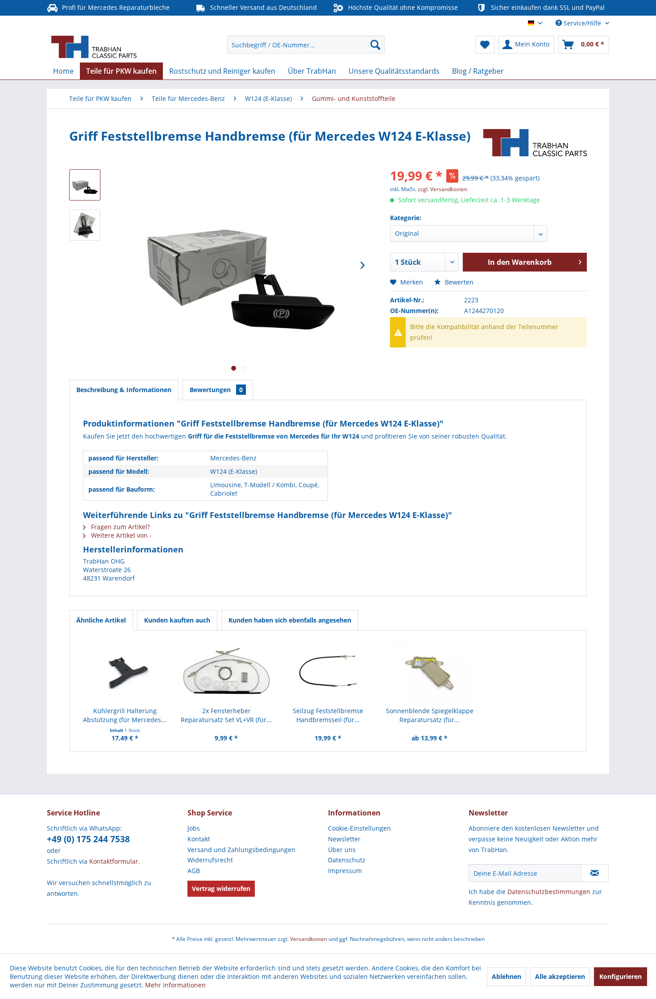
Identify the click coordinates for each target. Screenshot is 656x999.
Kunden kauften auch (177, 620)
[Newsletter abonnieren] (595, 873)
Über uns (342, 849)
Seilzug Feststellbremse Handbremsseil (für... (328, 715)
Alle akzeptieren (560, 976)
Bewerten (458, 282)
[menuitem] (306, 45)
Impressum (345, 870)
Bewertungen (216, 389)
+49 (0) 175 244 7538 (88, 839)
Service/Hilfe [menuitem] (582, 23)
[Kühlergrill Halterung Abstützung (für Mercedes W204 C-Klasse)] (125, 671)
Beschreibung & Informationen (123, 389)
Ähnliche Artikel (101, 620)
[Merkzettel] (484, 45)
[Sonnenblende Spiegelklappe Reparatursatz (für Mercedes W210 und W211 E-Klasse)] (429, 671)
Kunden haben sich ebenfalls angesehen (289, 620)
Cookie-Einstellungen (359, 828)
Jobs (193, 828)
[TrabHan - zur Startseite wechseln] (94, 47)
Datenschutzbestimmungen (548, 891)
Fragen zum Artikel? (119, 526)
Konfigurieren (620, 976)
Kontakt (198, 839)
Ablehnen (506, 976)
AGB (193, 870)
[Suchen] (375, 45)
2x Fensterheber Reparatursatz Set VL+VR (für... (226, 715)
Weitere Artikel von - (120, 535)
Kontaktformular (113, 861)
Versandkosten (308, 939)
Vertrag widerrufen (221, 888)
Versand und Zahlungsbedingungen (241, 849)
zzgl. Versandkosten (442, 189)
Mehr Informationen (175, 985)
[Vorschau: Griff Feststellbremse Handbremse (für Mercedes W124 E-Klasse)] (84, 185)
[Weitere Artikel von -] (535, 144)
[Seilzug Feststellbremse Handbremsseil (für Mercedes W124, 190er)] (328, 671)
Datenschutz (346, 860)
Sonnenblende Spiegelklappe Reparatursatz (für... (429, 715)
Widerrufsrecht (210, 860)
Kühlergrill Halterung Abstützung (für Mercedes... (124, 715)
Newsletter (344, 839)
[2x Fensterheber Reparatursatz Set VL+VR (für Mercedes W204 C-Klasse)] (226, 671)
